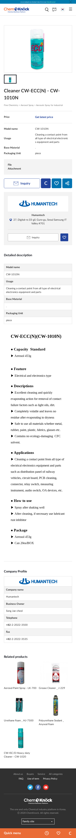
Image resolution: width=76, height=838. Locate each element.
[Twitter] (30, 787)
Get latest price (44, 117)
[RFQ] (54, 9)
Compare (70, 833)
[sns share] (67, 183)
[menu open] (70, 9)
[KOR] (62, 9)
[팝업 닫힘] (70, 1)
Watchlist (58, 833)
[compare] (46, 183)
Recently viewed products (47, 833)
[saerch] (47, 10)
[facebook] (38, 787)
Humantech (38, 215)
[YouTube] (46, 787)
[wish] (56, 183)
